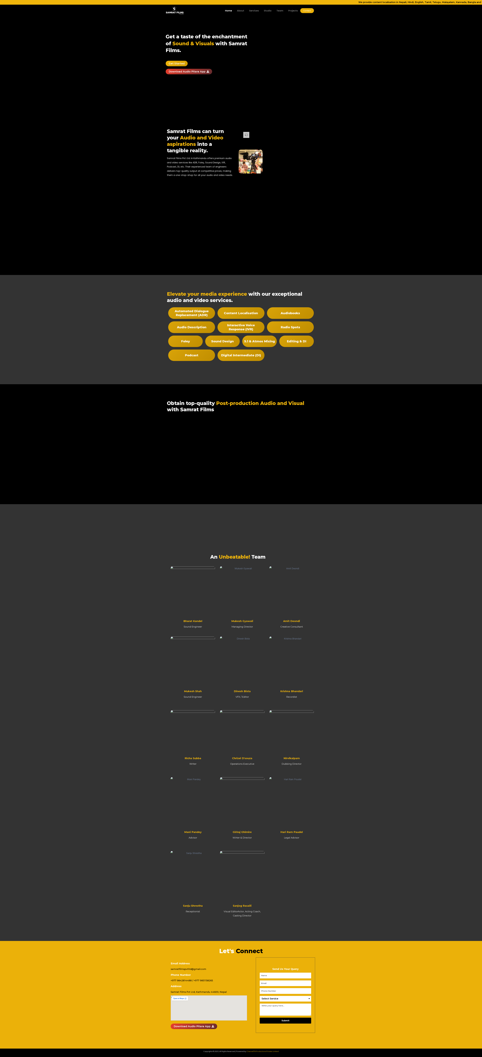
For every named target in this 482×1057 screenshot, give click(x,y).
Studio (268, 10)
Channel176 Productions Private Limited (263, 1051)
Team (280, 10)
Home (228, 10)
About (240, 10)
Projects (293, 10)
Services (254, 10)
